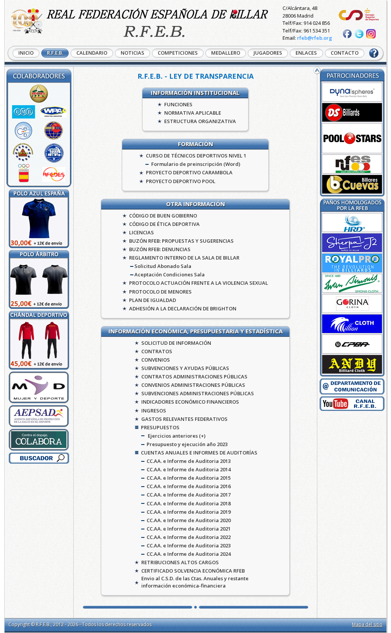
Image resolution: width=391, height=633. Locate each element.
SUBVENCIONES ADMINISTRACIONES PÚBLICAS (197, 393)
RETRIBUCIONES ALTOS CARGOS (180, 562)
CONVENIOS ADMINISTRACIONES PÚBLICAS (193, 384)
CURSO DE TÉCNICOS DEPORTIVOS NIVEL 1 (196, 155)
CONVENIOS (155, 359)
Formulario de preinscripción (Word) (195, 164)
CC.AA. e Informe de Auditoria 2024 (189, 553)
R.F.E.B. (55, 52)
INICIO (26, 52)
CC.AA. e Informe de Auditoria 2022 (189, 537)
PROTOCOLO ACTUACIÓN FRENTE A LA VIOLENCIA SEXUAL (198, 282)
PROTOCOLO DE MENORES (160, 291)
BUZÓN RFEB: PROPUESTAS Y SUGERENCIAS (181, 240)
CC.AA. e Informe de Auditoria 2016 (189, 486)
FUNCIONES (178, 104)
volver (317, 70)
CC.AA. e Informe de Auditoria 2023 (189, 545)
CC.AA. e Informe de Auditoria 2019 (189, 511)
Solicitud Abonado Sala (162, 266)
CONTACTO (345, 52)
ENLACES (306, 52)
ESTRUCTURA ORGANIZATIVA (200, 121)
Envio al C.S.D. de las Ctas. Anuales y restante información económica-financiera (195, 582)
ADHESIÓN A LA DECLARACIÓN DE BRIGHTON (182, 308)
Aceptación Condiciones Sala (169, 274)
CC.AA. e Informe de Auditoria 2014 (189, 469)
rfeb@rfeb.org (314, 37)
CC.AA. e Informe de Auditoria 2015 (189, 477)
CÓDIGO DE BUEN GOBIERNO (163, 215)
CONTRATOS (156, 351)
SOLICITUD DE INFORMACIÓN (176, 342)
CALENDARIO (91, 52)
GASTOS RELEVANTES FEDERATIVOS (184, 419)
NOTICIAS (132, 52)
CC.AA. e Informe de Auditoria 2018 (189, 503)
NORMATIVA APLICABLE (192, 112)
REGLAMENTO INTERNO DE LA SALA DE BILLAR (184, 257)
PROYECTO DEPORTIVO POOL (180, 181)
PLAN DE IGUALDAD (152, 300)
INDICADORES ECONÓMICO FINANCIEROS (190, 401)
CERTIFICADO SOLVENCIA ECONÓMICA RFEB (193, 570)
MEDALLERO (225, 52)
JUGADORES (268, 52)
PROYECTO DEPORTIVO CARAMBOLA (189, 172)
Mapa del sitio (367, 624)
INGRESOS (153, 410)
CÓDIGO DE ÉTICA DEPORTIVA (164, 224)
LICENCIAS (141, 232)
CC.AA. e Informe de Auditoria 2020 (189, 520)
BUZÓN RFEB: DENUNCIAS (160, 249)
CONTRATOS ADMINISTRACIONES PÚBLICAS (194, 376)
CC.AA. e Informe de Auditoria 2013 (189, 461)
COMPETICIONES (178, 52)
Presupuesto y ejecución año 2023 (187, 444)
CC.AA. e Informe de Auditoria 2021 (189, 528)
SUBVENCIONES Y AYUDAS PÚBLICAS (185, 368)
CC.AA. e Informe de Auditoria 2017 (189, 494)
